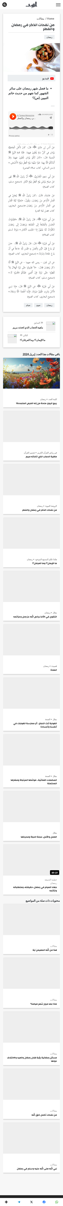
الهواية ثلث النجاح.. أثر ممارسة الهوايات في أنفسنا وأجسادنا (35, 725)
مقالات (53, 946)
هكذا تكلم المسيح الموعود (46, 559)
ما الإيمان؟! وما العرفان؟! (44, 563)
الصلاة (53, 670)
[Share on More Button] (6, 1202)
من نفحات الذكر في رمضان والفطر (39, 510)
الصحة (47, 719)
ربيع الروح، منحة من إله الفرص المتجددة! (36, 403)
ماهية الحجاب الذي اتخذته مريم (41, 456)
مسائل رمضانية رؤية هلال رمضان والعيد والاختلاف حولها (32, 1059)
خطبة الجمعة (51, 879)
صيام (28, 305)
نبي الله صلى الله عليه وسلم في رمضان (37, 1168)
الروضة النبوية (51, 506)
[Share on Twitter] (31, 1202)
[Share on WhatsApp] (56, 1202)
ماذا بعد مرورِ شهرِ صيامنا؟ (43, 1004)
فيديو (46, 78)
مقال (54, 612)
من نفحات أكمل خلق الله (44, 1115)
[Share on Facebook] (44, 1202)
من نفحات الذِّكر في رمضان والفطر (28, 144)
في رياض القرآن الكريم (47, 452)
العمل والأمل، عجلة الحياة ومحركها (39, 837)
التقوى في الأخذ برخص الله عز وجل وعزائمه (35, 616)
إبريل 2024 (29, 354)
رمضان (43, 399)
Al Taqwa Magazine (48, 144)
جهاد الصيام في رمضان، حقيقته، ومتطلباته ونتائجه (35, 889)
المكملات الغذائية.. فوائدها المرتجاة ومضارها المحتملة (34, 781)
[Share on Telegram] (19, 1202)
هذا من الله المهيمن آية (45, 950)
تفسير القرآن (29, 452)
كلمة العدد (52, 399)
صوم (38, 305)
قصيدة (54, 666)
